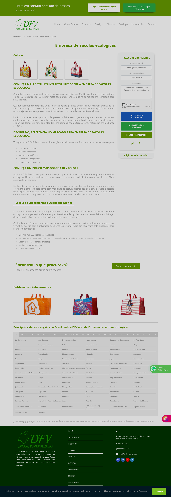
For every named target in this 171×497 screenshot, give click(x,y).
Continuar (159, 491)
